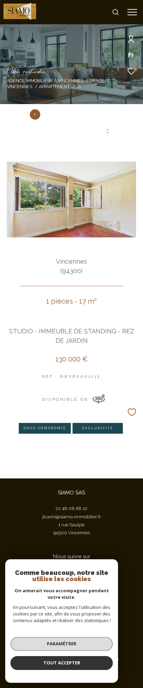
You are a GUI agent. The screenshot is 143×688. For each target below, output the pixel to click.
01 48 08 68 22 (71, 508)
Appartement (54, 86)
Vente (97, 80)
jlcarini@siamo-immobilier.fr (71, 516)
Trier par (39, 131)
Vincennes (19, 86)
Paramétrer (61, 643)
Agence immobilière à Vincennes (45, 80)
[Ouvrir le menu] (132, 12)
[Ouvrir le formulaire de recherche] (115, 12)
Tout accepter (61, 663)
